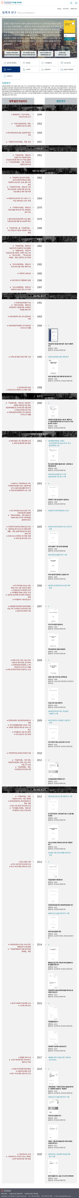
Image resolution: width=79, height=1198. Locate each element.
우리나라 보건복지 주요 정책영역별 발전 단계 (45, 54)
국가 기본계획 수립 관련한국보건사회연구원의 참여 (28, 54)
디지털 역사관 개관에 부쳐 (16, 1194)
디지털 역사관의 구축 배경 (31, 1194)
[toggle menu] (76, 2)
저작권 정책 (4, 1194)
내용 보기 (69, 39)
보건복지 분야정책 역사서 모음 (62, 54)
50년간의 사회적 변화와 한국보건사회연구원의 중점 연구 (12, 54)
